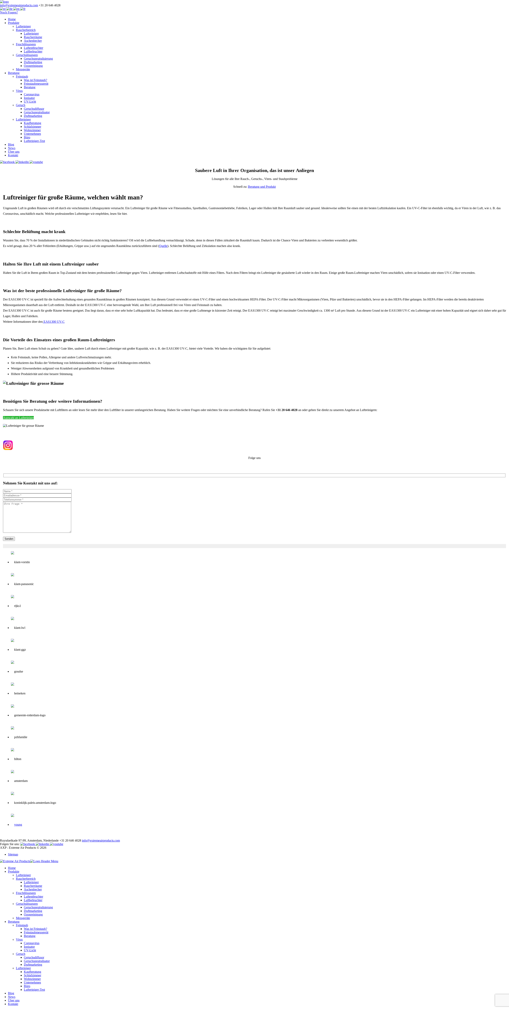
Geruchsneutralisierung (38, 58)
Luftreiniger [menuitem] (23, 875)
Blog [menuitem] (11, 993)
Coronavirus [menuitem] (31, 943)
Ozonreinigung (33, 65)
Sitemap (13, 854)
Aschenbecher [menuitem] (33, 889)
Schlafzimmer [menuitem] (32, 975)
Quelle (163, 246)
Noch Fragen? (9, 12)
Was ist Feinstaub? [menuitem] (35, 928)
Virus (19, 90)
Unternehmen (32, 133)
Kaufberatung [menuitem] (32, 971)
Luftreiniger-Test (34, 141)
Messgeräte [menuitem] (23, 918)
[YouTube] (36, 162)
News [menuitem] (11, 996)
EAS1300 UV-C (54, 321)
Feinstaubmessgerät (36, 83)
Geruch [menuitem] (20, 954)
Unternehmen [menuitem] (32, 982)
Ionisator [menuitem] (29, 946)
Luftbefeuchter (33, 51)
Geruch (20, 105)
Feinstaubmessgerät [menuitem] (36, 932)
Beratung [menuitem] (13, 921)
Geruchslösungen (27, 55)
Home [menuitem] (12, 868)
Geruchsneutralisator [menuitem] (37, 961)
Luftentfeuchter (33, 48)
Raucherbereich (26, 30)
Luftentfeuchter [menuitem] (33, 896)
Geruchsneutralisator (37, 112)
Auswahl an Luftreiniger (18, 417)
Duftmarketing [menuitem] (33, 911)
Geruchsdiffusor (34, 108)
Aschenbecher (33, 40)
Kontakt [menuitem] (13, 1004)
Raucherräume (33, 37)
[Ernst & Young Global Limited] (16, 824)
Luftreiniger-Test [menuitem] (34, 989)
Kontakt (13, 155)
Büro (27, 137)
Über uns (13, 151)
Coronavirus (31, 94)
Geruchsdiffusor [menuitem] (34, 957)
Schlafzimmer (32, 126)
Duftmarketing (33, 62)
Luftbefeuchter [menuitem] (33, 900)
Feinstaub (22, 76)
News (11, 148)
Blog (11, 144)
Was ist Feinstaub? (35, 80)
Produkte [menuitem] (13, 871)
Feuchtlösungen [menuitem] (26, 893)
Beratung (13, 73)
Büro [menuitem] (27, 986)
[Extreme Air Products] (4, 1)
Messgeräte (23, 69)
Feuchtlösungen (26, 44)
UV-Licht (30, 101)
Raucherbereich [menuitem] (26, 878)
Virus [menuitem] (19, 939)
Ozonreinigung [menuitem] (33, 914)
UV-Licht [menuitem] (30, 950)
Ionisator (29, 98)
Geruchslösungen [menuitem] (27, 903)
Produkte (13, 22)
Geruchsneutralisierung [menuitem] (38, 907)
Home (12, 19)
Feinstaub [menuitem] (22, 925)
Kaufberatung (32, 123)
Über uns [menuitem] (13, 1000)
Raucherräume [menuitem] (33, 885)
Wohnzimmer (32, 130)
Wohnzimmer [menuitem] (32, 979)
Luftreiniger (23, 26)
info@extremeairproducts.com (19, 5)
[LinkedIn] (23, 162)
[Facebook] (8, 162)
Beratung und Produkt (262, 186)
